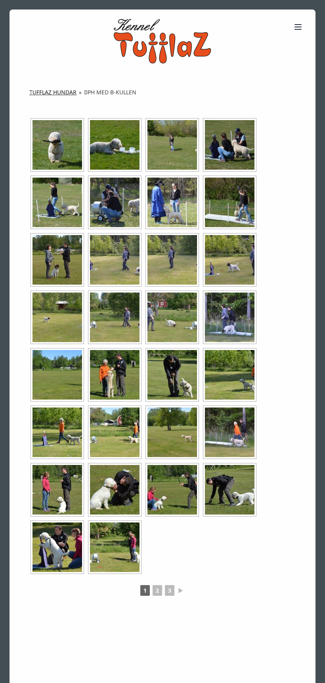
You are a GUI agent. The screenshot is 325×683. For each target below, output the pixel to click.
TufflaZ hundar (52, 92)
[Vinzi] (57, 375)
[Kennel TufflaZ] (162, 41)
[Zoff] (57, 490)
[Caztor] (57, 260)
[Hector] (57, 145)
